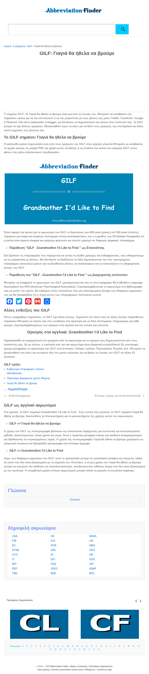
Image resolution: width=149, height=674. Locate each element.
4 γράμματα (19, 46)
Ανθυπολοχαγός (19, 395)
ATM (53, 545)
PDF (14, 568)
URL (53, 550)
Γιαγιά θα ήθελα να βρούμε (22, 383)
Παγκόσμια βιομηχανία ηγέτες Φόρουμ (28, 378)
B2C (91, 573)
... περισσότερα (15, 389)
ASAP (92, 568)
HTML (16, 550)
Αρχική (7, 46)
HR (91, 554)
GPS (92, 559)
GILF (29, 46)
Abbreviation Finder (59, 666)
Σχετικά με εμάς (104, 669)
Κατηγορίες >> (17, 646)
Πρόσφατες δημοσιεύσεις (20, 600)
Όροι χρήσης (43, 669)
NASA (92, 536)
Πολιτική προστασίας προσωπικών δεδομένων (73, 669)
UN (91, 540)
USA (14, 536)
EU (14, 545)
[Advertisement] (74, 85)
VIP (91, 563)
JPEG (54, 568)
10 (68, 646)
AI (52, 554)
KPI (14, 563)
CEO (92, 550)
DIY (53, 559)
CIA (53, 540)
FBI (14, 540)
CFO (15, 554)
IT (13, 559)
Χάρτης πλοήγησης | (79, 666)
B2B (53, 573)
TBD (14, 573)
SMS (92, 545)
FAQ (53, 563)
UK (52, 536)
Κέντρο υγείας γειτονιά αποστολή (117, 395)
